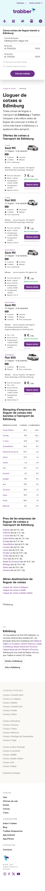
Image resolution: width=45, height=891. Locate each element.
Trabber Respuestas (13, 831)
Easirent (6, 473)
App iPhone (8, 839)
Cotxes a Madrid (10, 702)
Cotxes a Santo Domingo (14, 747)
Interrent (6, 532)
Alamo (5, 457)
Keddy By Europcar (10, 452)
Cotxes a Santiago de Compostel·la (18, 736)
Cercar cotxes (22, 73)
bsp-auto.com (28, 394)
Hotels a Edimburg (13, 661)
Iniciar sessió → (35, 3)
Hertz (5, 495)
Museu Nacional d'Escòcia (25, 646)
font (4, 627)
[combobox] (22, 39)
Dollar (5, 500)
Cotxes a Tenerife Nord (13, 695)
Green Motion (10, 250)
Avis (4, 484)
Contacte (7, 849)
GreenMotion (9, 355)
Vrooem (6, 547)
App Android (9, 835)
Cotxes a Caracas (10, 725)
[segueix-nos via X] (13, 875)
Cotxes (6, 809)
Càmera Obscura (28, 644)
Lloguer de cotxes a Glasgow (15, 587)
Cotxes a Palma (10, 714)
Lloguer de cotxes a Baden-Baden (18, 593)
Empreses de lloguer (11, 773)
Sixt (4, 468)
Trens (6, 812)
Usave (6, 550)
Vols (5, 797)
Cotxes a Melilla (9, 754)
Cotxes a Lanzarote (11, 751)
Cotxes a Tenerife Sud (12, 706)
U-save (7, 145)
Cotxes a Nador (10, 766)
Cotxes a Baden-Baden (13, 758)
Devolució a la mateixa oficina (16, 62)
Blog (5, 827)
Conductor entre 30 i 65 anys (16, 66)
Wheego (6, 564)
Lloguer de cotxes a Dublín (14, 590)
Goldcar (6, 530)
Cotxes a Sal (8, 762)
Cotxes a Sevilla (10, 710)
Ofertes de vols (10, 801)
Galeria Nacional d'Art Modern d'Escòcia (20, 649)
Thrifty (6, 556)
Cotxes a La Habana (12, 699)
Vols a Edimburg (12, 667)
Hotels (6, 805)
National (6, 506)
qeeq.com (27, 348)
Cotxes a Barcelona (11, 721)
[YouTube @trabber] (18, 875)
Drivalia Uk (7, 553)
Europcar (6, 490)
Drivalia (6, 435)
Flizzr (5, 558)
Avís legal (6, 869)
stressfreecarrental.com (31, 189)
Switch (5, 463)
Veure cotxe (32, 184)
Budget (6, 479)
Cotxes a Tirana (10, 728)
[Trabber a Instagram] (5, 875)
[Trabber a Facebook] (9, 875)
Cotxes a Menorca (11, 732)
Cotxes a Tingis (9, 740)
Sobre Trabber (10, 823)
